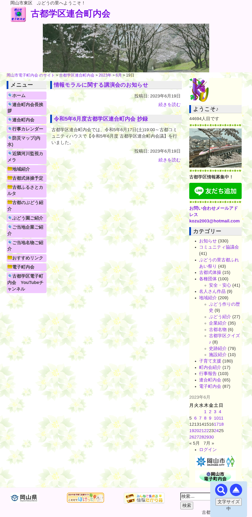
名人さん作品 (212, 291)
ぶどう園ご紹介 (27, 218)
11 (221, 418)
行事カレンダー (27, 128)
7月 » (209, 443)
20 (196, 430)
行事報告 (208, 373)
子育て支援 (210, 361)
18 (221, 424)
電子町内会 (23, 267)
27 (196, 437)
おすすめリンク (27, 257)
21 (201, 430)
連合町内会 (23, 119)
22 (206, 430)
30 (211, 437)
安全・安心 (220, 285)
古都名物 (218, 329)
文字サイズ (229, 501)
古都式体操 (210, 272)
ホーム (19, 95)
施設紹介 (218, 354)
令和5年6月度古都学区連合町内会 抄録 (101, 119)
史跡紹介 (218, 348)
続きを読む (169, 104)
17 (216, 424)
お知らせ (208, 240)
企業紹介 (218, 323)
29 (206, 437)
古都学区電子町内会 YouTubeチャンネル (25, 282)
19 (191, 430)
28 (201, 437)
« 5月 (194, 443)
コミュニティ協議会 (219, 247)
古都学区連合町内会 (70, 13)
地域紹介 (21, 169)
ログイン (208, 449)
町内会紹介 (210, 367)
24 (216, 430)
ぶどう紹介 (220, 316)
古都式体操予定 (27, 178)
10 (216, 418)
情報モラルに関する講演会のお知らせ (101, 85)
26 (191, 437)
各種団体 (208, 278)
